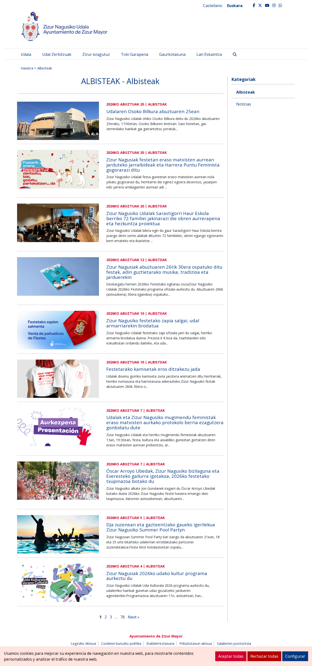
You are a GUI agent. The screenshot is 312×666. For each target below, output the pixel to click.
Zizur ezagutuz (96, 54)
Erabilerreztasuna (160, 643)
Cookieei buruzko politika (121, 643)
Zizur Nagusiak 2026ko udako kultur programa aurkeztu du (156, 576)
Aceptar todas (231, 656)
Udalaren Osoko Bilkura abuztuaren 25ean (152, 111)
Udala (26, 54)
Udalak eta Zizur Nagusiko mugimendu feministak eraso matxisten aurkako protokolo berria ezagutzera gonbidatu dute (165, 422)
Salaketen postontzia (234, 643)
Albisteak (44, 68)
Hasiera (27, 68)
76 (122, 617)
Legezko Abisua (83, 643)
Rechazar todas (264, 656)
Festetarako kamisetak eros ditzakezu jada (153, 369)
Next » (133, 617)
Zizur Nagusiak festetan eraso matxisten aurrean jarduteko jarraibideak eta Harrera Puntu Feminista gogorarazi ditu (163, 165)
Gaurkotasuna (172, 54)
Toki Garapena (134, 54)
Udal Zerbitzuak (56, 54)
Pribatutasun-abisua (195, 643)
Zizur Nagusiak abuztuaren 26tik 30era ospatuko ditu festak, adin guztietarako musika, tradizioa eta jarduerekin (164, 272)
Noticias (243, 104)
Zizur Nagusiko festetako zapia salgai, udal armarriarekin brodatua (152, 323)
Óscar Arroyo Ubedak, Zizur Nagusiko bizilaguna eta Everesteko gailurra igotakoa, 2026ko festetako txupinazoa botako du (162, 476)
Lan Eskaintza (209, 54)
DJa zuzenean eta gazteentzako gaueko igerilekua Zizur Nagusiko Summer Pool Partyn (160, 527)
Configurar (295, 656)
